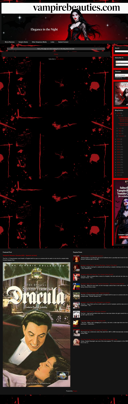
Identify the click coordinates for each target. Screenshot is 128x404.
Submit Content (63, 42)
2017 (118, 159)
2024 (118, 141)
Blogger (75, 391)
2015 (118, 165)
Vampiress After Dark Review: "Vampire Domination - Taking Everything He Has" (102, 283)
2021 (118, 149)
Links (52, 42)
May (120, 131)
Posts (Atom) (59, 59)
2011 (118, 175)
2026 (118, 113)
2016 (118, 162)
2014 (118, 167)
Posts (119, 62)
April (120, 133)
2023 (118, 144)
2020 (118, 152)
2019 (118, 154)
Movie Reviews (10, 42)
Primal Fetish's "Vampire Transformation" (92, 256)
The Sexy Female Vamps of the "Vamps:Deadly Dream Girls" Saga (99, 339)
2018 (118, 157)
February (121, 136)
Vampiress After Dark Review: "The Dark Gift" (93, 321)
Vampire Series (23, 42)
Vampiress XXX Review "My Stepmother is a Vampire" (95, 302)
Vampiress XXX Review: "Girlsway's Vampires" (93, 311)
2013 (118, 170)
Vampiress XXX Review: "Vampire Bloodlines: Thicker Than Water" (99, 265)
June (120, 128)
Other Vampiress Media (39, 42)
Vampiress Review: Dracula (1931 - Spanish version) (20, 255)
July (120, 115)
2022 (118, 147)
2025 (118, 139)
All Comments (121, 64)
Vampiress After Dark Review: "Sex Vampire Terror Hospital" (97, 274)
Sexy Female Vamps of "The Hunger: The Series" (94, 330)
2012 (118, 172)
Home (56, 54)
